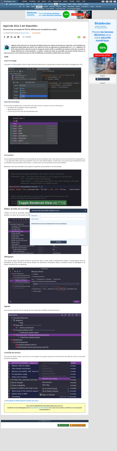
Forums (24, 1)
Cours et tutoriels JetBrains (74, 8)
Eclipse (33, 6)
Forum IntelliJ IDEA (60, 8)
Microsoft (40, 4)
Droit (78, 1)
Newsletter (57, 1)
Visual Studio (70, 6)
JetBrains (39, 6)
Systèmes (86, 4)
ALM (35, 4)
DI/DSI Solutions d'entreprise (16, 4)
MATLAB (58, 6)
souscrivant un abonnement (39, 408)
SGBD (69, 4)
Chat (49, 1)
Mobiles (80, 4)
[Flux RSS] (115, 9)
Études (71, 1)
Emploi (65, 1)
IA (31, 4)
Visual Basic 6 (85, 6)
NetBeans (52, 6)
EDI (56, 4)
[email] (63, 219)
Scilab (64, 6)
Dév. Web (50, 4)
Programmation (62, 4)
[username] (63, 215)
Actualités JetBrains (40, 8)
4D (23, 6)
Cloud (27, 4)
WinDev (78, 6)
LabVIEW (45, 6)
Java (45, 4)
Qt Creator (98, 6)
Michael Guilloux (24, 33)
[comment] (58, 232)
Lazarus (92, 6)
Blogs (44, 1)
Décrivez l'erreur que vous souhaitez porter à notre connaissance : (49, 224)
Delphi (28, 6)
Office (74, 4)
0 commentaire (36, 33)
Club (83, 1)
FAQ (38, 1)
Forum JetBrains (50, 8)
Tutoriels (32, 1)
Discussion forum (103, 79)
